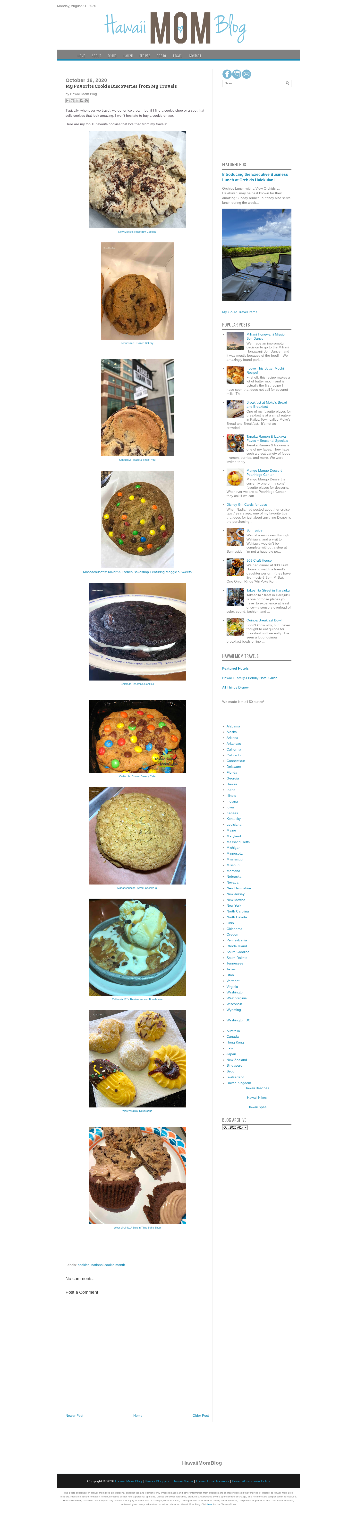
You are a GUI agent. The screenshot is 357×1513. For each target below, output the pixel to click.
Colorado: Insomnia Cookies (137, 683)
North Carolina (238, 911)
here (209, 1504)
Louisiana (234, 824)
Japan (231, 1054)
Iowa (230, 807)
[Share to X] (77, 100)
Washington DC (238, 1020)
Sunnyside (254, 530)
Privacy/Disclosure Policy (251, 1481)
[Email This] (67, 100)
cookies (83, 1265)
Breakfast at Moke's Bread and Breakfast (266, 404)
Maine (231, 830)
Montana (233, 871)
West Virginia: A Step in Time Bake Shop (137, 1227)
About (96, 55)
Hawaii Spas (256, 1107)
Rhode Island (237, 946)
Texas (231, 969)
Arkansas (234, 743)
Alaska (232, 732)
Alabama (233, 726)
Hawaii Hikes (257, 1097)
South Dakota (237, 958)
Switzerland (235, 1077)
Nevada (232, 882)
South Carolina (238, 952)
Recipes (144, 55)
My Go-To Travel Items (239, 312)
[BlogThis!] (72, 100)
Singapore (234, 1065)
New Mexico (236, 900)
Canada (233, 1036)
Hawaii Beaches (257, 1088)
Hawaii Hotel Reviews (212, 1481)
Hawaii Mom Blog (128, 1481)
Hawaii (128, 55)
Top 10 (161, 55)
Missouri (233, 865)
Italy (230, 1048)
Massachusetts (238, 842)
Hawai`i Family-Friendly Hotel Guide (250, 678)
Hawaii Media (182, 1481)
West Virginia (237, 998)
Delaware (234, 767)
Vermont (233, 981)
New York (234, 905)
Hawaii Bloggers (157, 1481)
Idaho (231, 790)
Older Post (201, 1415)
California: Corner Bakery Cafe (137, 776)
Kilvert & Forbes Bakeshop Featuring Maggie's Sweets (150, 572)
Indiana (232, 801)
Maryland (234, 836)
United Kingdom (239, 1083)
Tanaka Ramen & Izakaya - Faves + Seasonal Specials (267, 438)
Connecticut (236, 761)
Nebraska (234, 876)
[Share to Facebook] (81, 100)
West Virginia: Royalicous (137, 1110)
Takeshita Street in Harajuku (268, 590)
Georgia (233, 778)
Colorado (234, 755)
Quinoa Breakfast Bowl (263, 620)
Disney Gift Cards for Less (247, 504)
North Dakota (237, 917)
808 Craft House (259, 560)
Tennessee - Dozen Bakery (137, 343)
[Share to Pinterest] (86, 100)
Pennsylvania (237, 940)
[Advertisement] (236, 123)
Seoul (231, 1071)
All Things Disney (235, 687)
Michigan (233, 847)
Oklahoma (234, 929)
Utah (230, 975)
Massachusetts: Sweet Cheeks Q (137, 887)
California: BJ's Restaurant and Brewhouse (137, 999)
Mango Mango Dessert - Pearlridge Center (265, 473)
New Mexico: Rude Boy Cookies (137, 231)
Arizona (232, 738)
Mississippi (235, 859)
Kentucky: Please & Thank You (137, 459)
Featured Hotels (235, 668)
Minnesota (235, 853)
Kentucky (234, 819)
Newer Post (74, 1415)
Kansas (232, 813)
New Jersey (236, 894)
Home (81, 55)
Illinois (231, 795)
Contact (195, 55)
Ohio (230, 923)
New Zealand (237, 1060)
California (234, 749)
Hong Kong (235, 1042)
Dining (112, 55)
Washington (236, 992)
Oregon (232, 934)
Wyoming (234, 1010)
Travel (177, 55)
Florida (232, 772)
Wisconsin (234, 1004)
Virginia (232, 987)
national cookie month (108, 1265)
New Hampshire (239, 888)
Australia (233, 1031)
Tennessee (235, 963)
